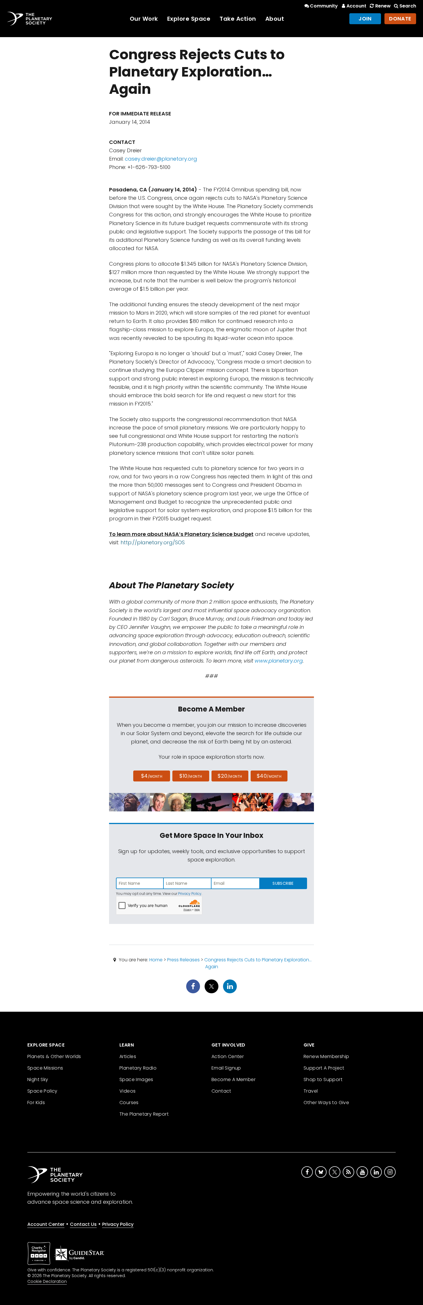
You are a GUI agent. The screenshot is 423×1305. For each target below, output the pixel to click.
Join (365, 18)
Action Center (228, 1056)
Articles (127, 1056)
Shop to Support (323, 1079)
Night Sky (37, 1079)
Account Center (45, 1224)
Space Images (136, 1079)
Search (407, 6)
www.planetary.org (279, 660)
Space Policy (42, 1091)
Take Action (238, 19)
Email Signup (226, 1068)
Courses (129, 1102)
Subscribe (283, 883)
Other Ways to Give (326, 1102)
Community (324, 6)
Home (156, 959)
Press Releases (183, 959)
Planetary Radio (138, 1068)
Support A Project (324, 1068)
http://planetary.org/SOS (153, 542)
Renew (382, 6)
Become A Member (234, 1079)
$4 (152, 775)
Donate (400, 18)
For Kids (36, 1102)
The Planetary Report (144, 1114)
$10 (190, 775)
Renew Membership (326, 1056)
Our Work (144, 19)
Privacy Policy (189, 893)
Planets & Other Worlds (54, 1056)
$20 (230, 775)
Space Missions (45, 1068)
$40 (269, 775)
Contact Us (83, 1224)
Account (356, 6)
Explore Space (189, 19)
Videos (127, 1091)
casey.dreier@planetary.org (161, 158)
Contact (221, 1091)
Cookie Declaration (47, 1281)
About (274, 19)
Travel (311, 1091)
